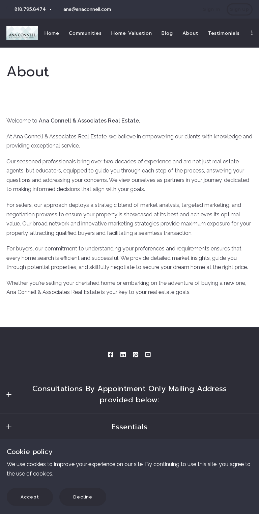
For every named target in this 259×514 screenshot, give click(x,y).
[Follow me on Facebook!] (111, 355)
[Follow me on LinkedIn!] (123, 355)
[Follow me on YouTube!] (148, 355)
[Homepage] (22, 33)
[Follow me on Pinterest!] (136, 355)
